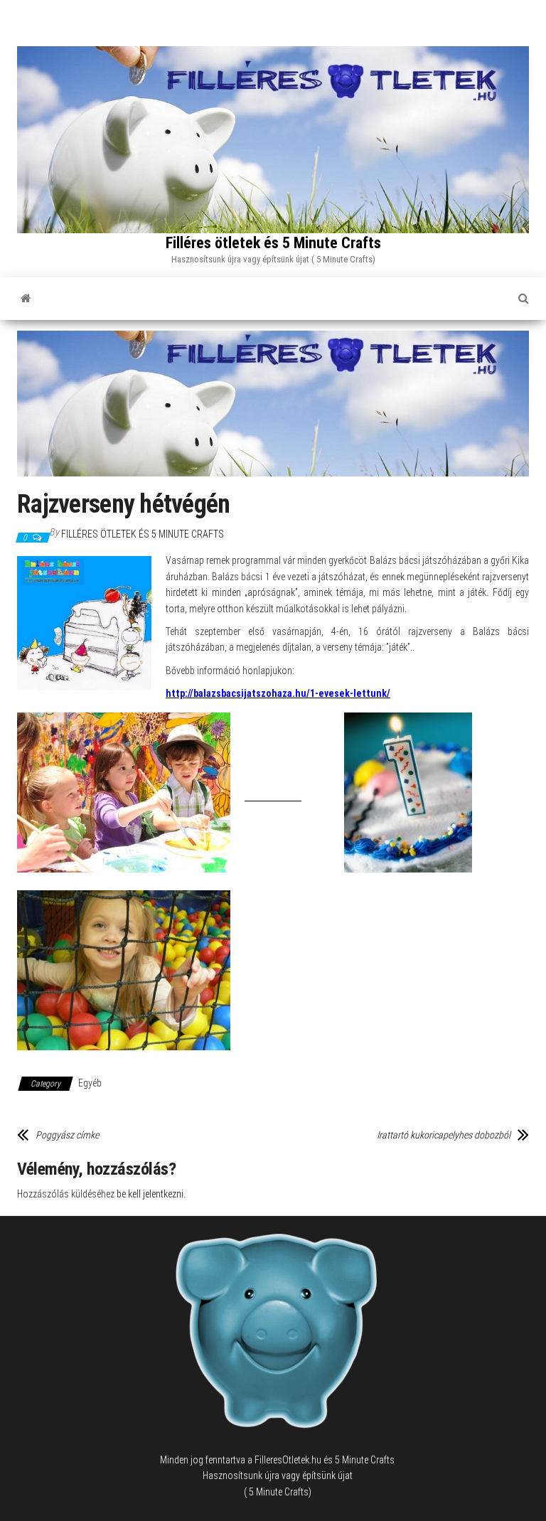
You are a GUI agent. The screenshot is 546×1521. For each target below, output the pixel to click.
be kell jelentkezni (150, 1194)
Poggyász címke (67, 1135)
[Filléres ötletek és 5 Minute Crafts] (26, 298)
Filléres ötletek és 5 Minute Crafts (273, 243)
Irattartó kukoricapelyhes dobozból (443, 1135)
